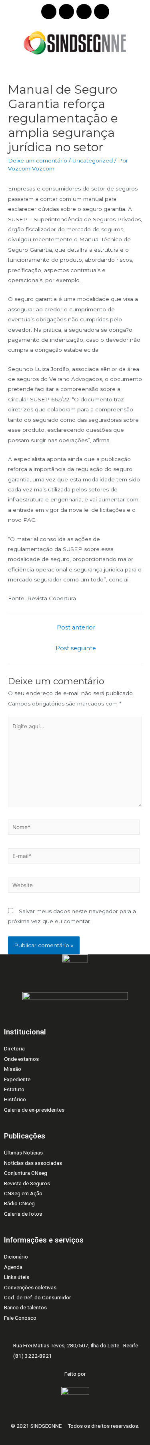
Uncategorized (92, 160)
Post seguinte (76, 648)
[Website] (74, 886)
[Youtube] (101, 11)
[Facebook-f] (66, 11)
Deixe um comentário (37, 160)
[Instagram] (84, 11)
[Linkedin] (48, 11)
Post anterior (76, 627)
